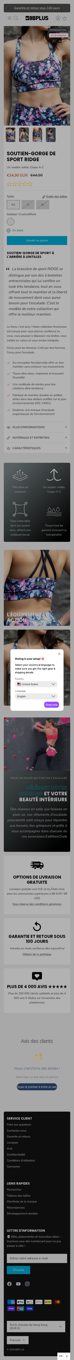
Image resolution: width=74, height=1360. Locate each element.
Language (20, 691)
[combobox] (63, 1356)
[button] (59, 654)
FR (60, 1356)
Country (19, 678)
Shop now (51, 704)
